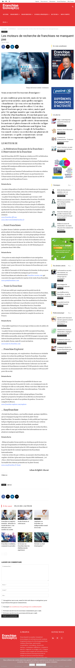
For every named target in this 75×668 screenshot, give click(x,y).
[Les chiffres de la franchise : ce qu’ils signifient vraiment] (53, 293)
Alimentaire (60, 143)
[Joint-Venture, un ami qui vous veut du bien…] (53, 148)
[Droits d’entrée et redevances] (25, 515)
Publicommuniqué (62, 325)
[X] (9, 1)
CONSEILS (12, 29)
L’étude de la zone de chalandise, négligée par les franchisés (64, 332)
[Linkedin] (2, 1)
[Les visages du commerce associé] (53, 285)
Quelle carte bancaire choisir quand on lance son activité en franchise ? (65, 321)
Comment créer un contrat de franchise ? (64, 340)
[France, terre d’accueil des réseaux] (53, 130)
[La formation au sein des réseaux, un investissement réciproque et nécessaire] (53, 271)
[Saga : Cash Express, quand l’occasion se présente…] (53, 121)
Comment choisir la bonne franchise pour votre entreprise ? (64, 349)
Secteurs (54, 14)
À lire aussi (7, 506)
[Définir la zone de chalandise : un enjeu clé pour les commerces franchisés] (53, 225)
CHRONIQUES (61, 195)
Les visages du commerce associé (63, 285)
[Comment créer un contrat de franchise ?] (53, 340)
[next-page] (5, 554)
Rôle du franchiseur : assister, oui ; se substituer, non (64, 192)
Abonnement (52, 1)
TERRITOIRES (61, 133)
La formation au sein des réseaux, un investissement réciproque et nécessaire (64, 274)
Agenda (37, 1)
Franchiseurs (26, 14)
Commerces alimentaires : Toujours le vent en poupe (65, 139)
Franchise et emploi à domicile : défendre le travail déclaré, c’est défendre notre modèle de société (8, 525)
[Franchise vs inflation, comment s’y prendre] (8, 537)
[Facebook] (3, 47)
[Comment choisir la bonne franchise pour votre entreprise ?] (53, 348)
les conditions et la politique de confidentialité (25, 607)
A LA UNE (60, 280)
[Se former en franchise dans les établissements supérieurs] (25, 537)
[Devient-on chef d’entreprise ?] (41, 537)
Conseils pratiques (41, 14)
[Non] (73, 663)
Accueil (6, 14)
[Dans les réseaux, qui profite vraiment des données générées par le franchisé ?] (53, 213)
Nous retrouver (44, 1)
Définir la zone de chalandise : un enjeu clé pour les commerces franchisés (65, 227)
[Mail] (6, 1)
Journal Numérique (61, 1)
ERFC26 (9, 485)
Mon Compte (71, 1)
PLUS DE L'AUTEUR (23, 506)
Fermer (32, 665)
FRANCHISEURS (62, 125)
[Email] (17, 47)
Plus (4, 22)
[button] (72, 7)
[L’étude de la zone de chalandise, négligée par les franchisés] (53, 331)
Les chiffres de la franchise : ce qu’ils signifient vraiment (64, 294)
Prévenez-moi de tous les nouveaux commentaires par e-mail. (22, 611)
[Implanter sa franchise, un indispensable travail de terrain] (41, 515)
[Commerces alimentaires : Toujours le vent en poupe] (53, 138)
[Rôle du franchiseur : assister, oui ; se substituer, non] (53, 191)
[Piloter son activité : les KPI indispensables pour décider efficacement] (53, 201)
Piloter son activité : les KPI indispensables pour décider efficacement (65, 203)
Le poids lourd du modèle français (63, 303)
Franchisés (14, 14)
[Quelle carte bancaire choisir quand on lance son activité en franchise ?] (53, 319)
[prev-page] (2, 554)
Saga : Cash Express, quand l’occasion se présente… (64, 122)
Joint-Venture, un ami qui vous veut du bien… (65, 148)
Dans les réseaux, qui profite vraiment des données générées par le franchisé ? (64, 215)
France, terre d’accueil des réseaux (64, 130)
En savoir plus (41, 665)
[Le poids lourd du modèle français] (53, 303)
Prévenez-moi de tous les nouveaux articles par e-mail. (20, 613)
